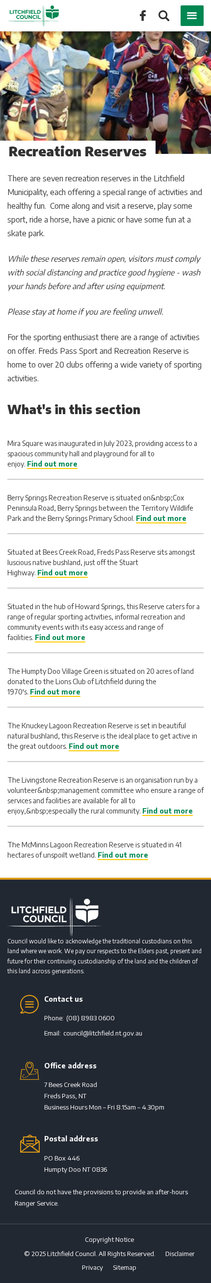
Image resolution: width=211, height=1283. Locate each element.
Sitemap (124, 1267)
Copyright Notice (109, 1239)
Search (163, 16)
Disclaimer (180, 1254)
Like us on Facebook (143, 14)
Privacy (92, 1267)
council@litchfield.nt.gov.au (102, 1033)
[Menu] (192, 15)
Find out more (52, 464)
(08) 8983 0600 (90, 1018)
